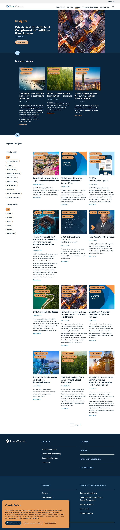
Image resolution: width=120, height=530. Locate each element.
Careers (45, 485)
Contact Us (46, 462)
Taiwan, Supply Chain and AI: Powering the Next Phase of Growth (86, 96)
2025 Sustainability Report (45, 312)
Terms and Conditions (88, 493)
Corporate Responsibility (51, 454)
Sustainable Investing (50, 458)
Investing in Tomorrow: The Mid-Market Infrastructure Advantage (31, 96)
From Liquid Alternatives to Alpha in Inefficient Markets (46, 179)
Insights (77, 7)
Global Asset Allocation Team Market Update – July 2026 (99, 314)
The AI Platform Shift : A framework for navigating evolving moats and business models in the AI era (45, 242)
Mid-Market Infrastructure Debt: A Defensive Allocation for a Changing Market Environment (101, 381)
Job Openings (47, 497)
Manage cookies (50, 523)
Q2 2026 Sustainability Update (98, 179)
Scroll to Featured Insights (17, 53)
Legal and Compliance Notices (93, 485)
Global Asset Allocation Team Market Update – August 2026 (72, 180)
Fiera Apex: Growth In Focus (101, 237)
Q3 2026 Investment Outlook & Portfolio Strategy (70, 239)
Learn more (22, 42)
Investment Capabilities (90, 7)
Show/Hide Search (113, 6)
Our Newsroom (105, 7)
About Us (46, 441)
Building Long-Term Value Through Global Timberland (59, 94)
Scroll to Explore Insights (17, 135)
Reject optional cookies (33, 523)
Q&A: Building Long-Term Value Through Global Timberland (72, 379)
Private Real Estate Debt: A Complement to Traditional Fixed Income (73, 314)
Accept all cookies (13, 523)
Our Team (70, 7)
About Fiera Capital (49, 449)
